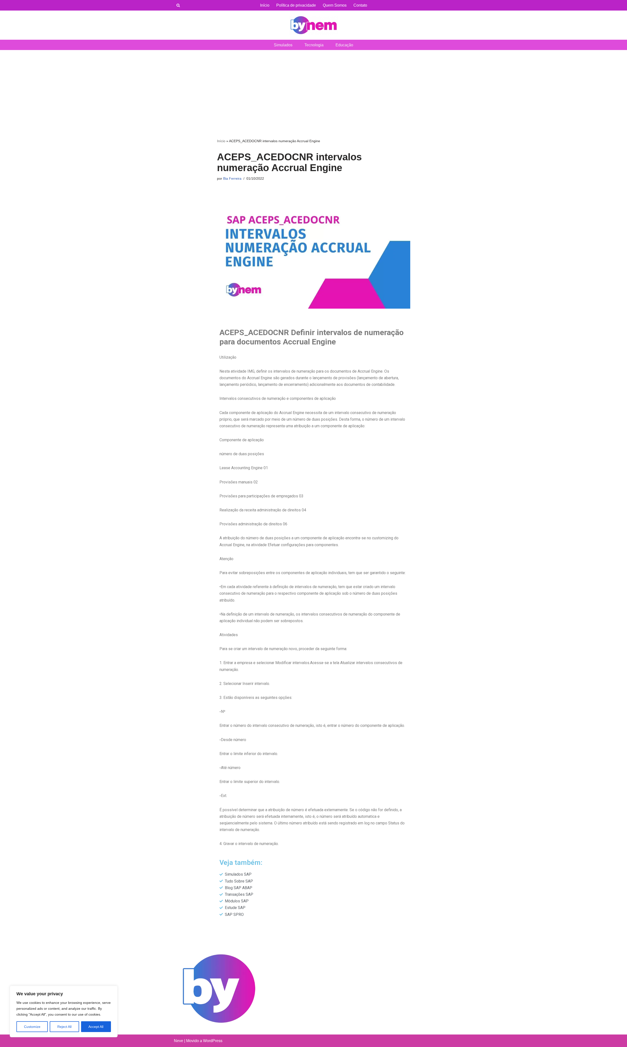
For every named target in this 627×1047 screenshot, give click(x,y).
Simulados (283, 45)
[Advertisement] (313, 86)
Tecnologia (314, 45)
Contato (360, 5)
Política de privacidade (296, 5)
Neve (178, 1041)
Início (264, 5)
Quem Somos (335, 5)
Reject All (64, 1027)
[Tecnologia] (313, 25)
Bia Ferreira (232, 178)
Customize (32, 1027)
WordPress (212, 1041)
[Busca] (178, 5)
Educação (344, 45)
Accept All (95, 1027)
